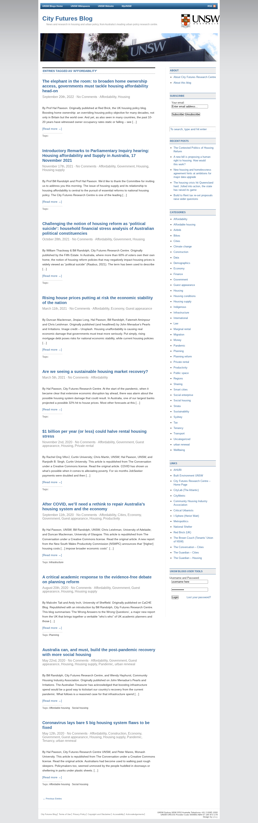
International (181, 318)
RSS (210, 6)
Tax (176, 422)
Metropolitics (181, 521)
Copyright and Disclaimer (99, 814)
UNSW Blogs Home (52, 6)
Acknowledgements (135, 814)
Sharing (178, 384)
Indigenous (180, 306)
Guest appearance (139, 308)
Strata (177, 406)
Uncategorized (182, 439)
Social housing (80, 708)
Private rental (84, 445)
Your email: (178, 102)
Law (176, 323)
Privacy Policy (79, 814)
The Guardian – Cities (186, 552)
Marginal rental (182, 329)
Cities (122, 515)
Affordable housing (59, 708)
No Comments (87, 97)
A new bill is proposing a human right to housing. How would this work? (192, 160)
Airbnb (177, 229)
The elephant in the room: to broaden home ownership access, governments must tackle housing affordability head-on (95, 86)
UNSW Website (106, 6)
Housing (124, 97)
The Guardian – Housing (188, 557)
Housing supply (53, 170)
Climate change (183, 246)
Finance (178, 274)
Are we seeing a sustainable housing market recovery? (95, 371)
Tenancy (48, 740)
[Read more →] (52, 128)
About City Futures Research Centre (195, 77)
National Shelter (183, 526)
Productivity (111, 518)
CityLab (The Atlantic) (186, 490)
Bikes (177, 235)
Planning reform (183, 356)
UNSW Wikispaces (80, 6)
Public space (181, 373)
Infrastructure (56, 562)
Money (177, 339)
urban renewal (125, 664)
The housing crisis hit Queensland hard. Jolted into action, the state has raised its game (193, 186)
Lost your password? (199, 597)
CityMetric (179, 495)
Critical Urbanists (184, 510)
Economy (117, 308)
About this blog (182, 82)
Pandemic (106, 664)
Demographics (182, 263)
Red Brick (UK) (182, 532)
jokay (215, 817)
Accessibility (118, 814)
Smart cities (181, 389)
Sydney (178, 416)
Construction (117, 733)
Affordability (108, 97)
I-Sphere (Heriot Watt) (186, 515)
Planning (54, 635)
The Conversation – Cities (189, 547)
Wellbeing (179, 449)
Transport (179, 433)
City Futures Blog (67, 18)
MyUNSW (126, 6)
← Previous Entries (52, 798)
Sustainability (181, 411)
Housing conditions (185, 296)
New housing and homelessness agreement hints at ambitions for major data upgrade (192, 173)
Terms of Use (65, 814)
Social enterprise (183, 394)
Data (176, 257)
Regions (178, 378)
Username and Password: (185, 577)
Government (126, 166)
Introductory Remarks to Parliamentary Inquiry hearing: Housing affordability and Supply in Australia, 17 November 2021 (95, 155)
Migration (179, 334)
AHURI (178, 469)
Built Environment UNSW (188, 475)
